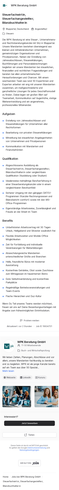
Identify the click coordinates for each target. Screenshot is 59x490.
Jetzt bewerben (30, 423)
